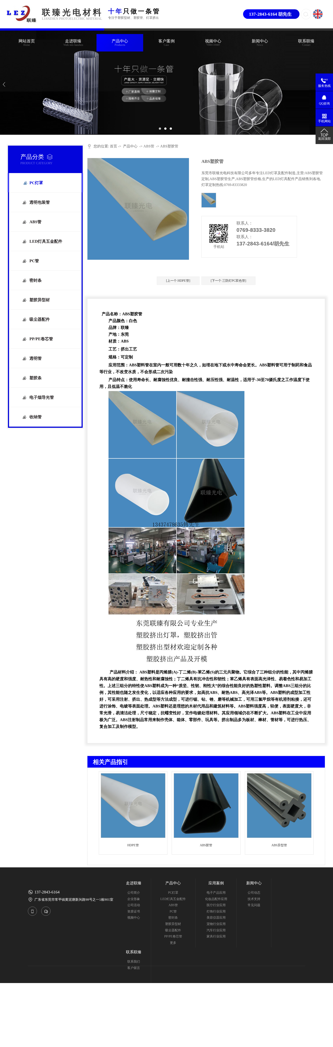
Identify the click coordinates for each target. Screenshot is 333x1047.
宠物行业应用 (216, 924)
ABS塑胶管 (169, 146)
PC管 (34, 261)
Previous (8, 83)
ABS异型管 (279, 845)
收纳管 (35, 417)
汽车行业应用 (216, 930)
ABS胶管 (206, 845)
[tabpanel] (166, 83)
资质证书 (133, 911)
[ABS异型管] (279, 837)
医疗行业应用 (216, 905)
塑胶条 (35, 378)
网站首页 (27, 42)
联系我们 (133, 961)
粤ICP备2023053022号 (102, 1025)
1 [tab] (161, 129)
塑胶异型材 (39, 300)
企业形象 (133, 899)
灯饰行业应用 (216, 911)
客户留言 (133, 968)
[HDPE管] (133, 837)
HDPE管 (133, 845)
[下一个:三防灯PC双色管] (228, 280)
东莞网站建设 (295, 1025)
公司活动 (133, 905)
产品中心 (120, 42)
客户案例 (166, 42)
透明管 (35, 358)
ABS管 (35, 222)
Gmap (144, 1025)
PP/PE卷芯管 (41, 339)
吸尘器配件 (39, 319)
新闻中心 (260, 42)
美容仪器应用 (216, 917)
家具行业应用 (216, 936)
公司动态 (254, 892)
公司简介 (133, 892)
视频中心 (213, 41)
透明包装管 (39, 202)
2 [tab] (166, 129)
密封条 (35, 280)
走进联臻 (73, 42)
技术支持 (254, 899)
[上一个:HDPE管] (178, 280)
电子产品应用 (216, 892)
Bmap (136, 1025)
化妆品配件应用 (216, 899)
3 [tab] (172, 129)
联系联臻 (306, 42)
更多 (173, 942)
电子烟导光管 (41, 397)
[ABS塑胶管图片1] (208, 200)
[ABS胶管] (206, 837)
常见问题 (254, 905)
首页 (113, 146)
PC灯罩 (36, 183)
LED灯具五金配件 (45, 241)
